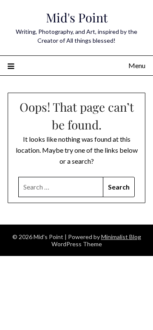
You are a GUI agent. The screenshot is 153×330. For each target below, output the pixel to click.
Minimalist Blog (121, 236)
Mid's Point (77, 17)
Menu (136, 65)
